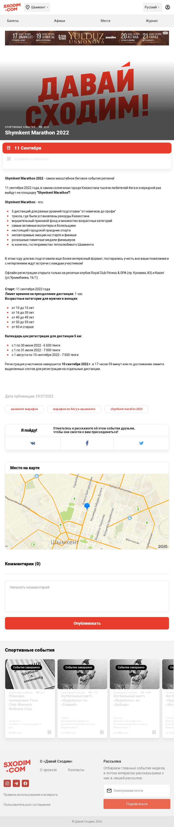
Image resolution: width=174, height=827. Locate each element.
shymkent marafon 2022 (127, 409)
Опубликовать (87, 623)
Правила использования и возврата (31, 794)
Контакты (76, 770)
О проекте (48, 770)
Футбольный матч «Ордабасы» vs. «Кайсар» (129, 700)
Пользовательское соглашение (27, 804)
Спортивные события (20, 127)
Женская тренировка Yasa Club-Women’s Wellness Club (23, 702)
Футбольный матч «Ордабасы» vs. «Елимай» (76, 700)
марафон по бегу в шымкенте (74, 409)
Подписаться (136, 804)
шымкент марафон (24, 409)
